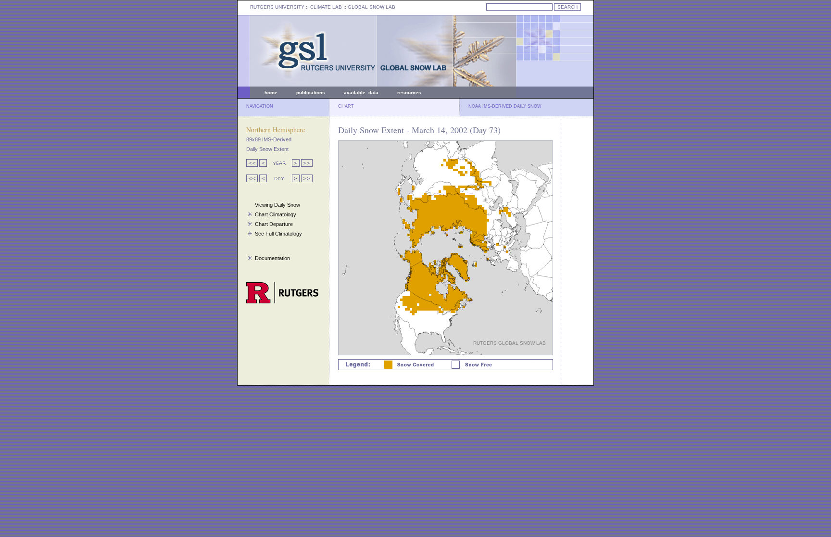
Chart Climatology (275, 214)
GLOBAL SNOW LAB (371, 7)
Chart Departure (274, 224)
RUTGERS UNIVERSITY (277, 7)
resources (409, 92)
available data (361, 92)
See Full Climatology (278, 234)
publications (310, 92)
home (270, 92)
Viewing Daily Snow (277, 205)
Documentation (272, 258)
